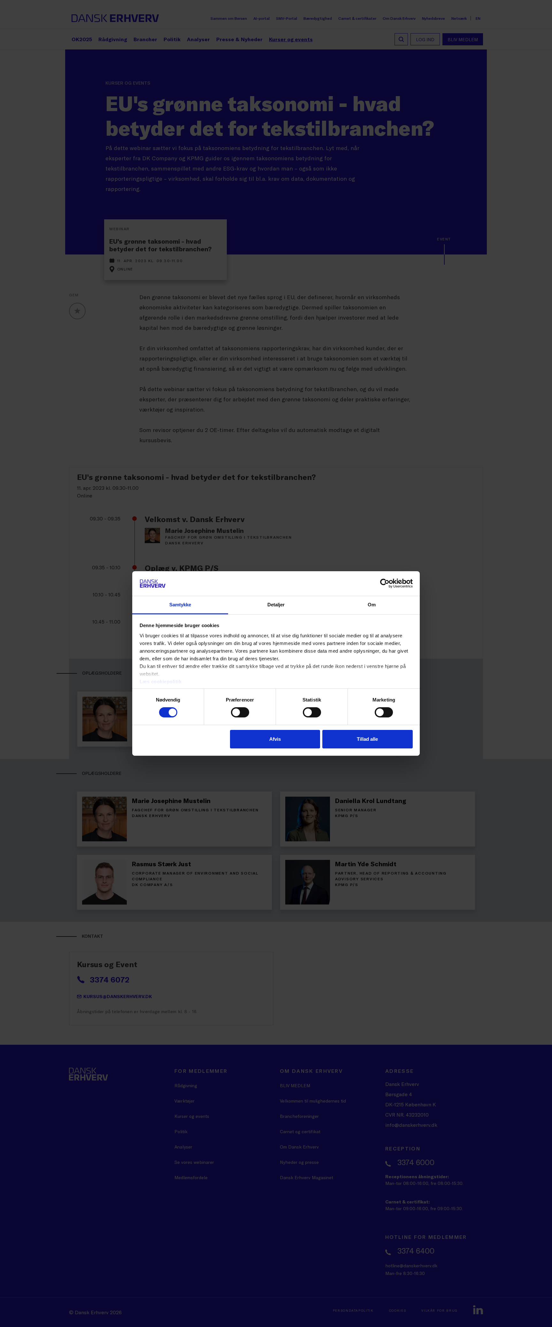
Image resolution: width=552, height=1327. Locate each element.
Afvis (275, 739)
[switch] (240, 712)
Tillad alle (367, 739)
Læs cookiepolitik (161, 681)
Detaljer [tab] (276, 604)
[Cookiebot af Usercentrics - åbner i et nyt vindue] (385, 583)
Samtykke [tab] (180, 604)
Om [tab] (372, 604)
